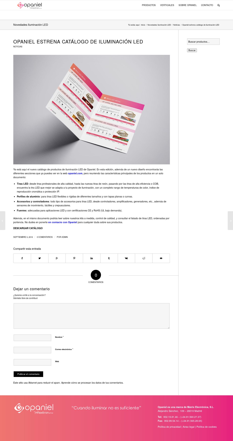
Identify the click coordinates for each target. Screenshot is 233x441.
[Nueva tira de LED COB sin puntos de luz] (2, 220)
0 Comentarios (45, 237)
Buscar (191, 50)
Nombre (59, 336)
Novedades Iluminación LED (30, 25)
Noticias (176, 25)
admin (65, 237)
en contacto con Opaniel (62, 222)
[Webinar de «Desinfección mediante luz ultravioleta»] (230, 220)
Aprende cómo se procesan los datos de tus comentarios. (92, 382)
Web (57, 361)
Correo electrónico (64, 349)
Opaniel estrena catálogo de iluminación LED (78, 41)
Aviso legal (188, 426)
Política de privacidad (169, 426)
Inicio (143, 25)
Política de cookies (206, 426)
